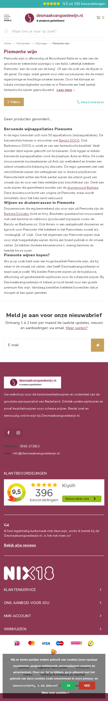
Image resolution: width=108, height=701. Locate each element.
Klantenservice (20, 589)
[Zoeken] (8, 31)
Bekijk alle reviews (20, 545)
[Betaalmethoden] (17, 643)
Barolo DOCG (69, 140)
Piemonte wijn (60, 43)
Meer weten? (77, 327)
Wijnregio (41, 43)
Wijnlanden (23, 43)
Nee (87, 685)
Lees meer (64, 90)
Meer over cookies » (55, 692)
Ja (68, 685)
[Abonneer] (97, 345)
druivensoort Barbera (82, 188)
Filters (15, 102)
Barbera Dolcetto (16, 214)
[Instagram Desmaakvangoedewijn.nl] (18, 433)
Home (7, 43)
